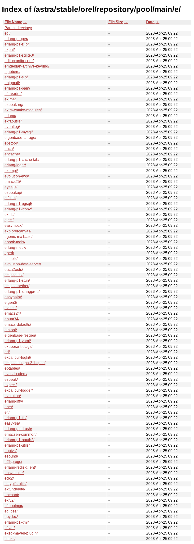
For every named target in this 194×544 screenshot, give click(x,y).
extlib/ (9, 215)
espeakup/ (13, 192)
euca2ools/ (13, 269)
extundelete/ (14, 489)
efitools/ (11, 259)
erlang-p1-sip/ (16, 77)
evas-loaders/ (15, 374)
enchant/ (11, 495)
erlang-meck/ (15, 247)
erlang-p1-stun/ (17, 280)
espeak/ (11, 379)
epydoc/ (11, 517)
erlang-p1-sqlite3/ (19, 55)
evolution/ (12, 396)
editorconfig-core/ (19, 61)
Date (150, 22)
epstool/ (11, 143)
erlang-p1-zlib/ (16, 44)
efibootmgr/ (13, 506)
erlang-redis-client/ (20, 467)
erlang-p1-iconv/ (18, 209)
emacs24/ (12, 313)
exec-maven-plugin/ (21, 533)
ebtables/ (12, 368)
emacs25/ (12, 182)
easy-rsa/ (12, 423)
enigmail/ (12, 83)
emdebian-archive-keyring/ (26, 66)
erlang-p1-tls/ (15, 418)
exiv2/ (9, 500)
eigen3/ (10, 302)
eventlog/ (12, 127)
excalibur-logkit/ (17, 357)
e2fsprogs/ (13, 462)
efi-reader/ (13, 94)
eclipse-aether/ (16, 286)
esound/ (11, 456)
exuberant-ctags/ (18, 347)
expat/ (9, 50)
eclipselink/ (13, 275)
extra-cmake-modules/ (23, 110)
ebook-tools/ (14, 242)
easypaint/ (13, 297)
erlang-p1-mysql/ (18, 132)
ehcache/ (12, 154)
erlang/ (10, 116)
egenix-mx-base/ (18, 237)
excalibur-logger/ (18, 390)
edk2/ (9, 478)
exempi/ (11, 171)
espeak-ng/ (13, 105)
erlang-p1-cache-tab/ (21, 160)
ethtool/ (10, 330)
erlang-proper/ (16, 39)
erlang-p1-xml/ (16, 522)
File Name (13, 22)
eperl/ (9, 253)
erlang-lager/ (15, 165)
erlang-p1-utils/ (17, 445)
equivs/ (10, 451)
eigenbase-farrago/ (20, 138)
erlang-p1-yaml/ (17, 341)
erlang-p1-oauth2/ (19, 440)
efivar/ (9, 528)
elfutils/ (10, 198)
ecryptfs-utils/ (15, 484)
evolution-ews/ (16, 176)
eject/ (8, 220)
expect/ (10, 385)
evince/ (10, 308)
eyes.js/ (10, 187)
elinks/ (9, 539)
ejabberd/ (12, 72)
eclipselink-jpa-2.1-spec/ (24, 363)
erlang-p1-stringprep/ (22, 292)
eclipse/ (11, 511)
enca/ (9, 149)
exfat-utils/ (13, 121)
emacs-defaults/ (17, 324)
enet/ (8, 407)
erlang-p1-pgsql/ (18, 204)
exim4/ (10, 99)
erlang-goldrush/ (18, 429)
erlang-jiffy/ (13, 401)
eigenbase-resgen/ (20, 335)
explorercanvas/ (17, 231)
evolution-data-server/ (22, 264)
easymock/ (13, 225)
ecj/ (7, 33)
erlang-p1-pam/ (17, 88)
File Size (115, 22)
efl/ (6, 412)
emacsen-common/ (20, 434)
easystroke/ (14, 473)
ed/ (7, 352)
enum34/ (11, 319)
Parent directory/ (18, 28)
